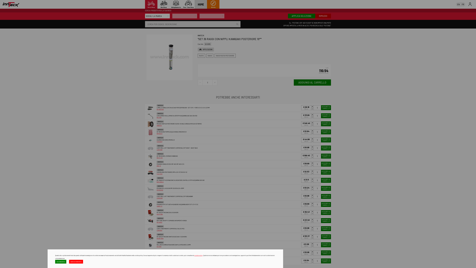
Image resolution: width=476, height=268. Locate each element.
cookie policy (198, 255)
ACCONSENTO (61, 262)
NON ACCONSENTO (76, 262)
